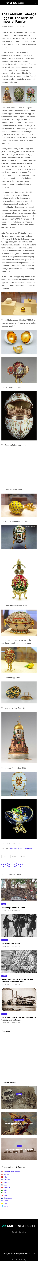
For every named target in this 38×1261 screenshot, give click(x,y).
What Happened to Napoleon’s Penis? (19, 1124)
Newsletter (23, 1254)
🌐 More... (4, 1206)
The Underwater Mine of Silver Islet (19, 1149)
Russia (23, 856)
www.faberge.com (16, 848)
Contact (16, 1254)
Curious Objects (19, 1120)
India (5, 1190)
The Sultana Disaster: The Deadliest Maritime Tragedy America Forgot (18, 1018)
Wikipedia (28, 848)
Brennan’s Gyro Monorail (19, 1098)
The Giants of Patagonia (10, 943)
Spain (6, 1203)
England (19, 1094)
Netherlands (8, 1198)
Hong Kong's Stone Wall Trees (13, 908)
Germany (7, 1187)
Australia (7, 1180)
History (14, 856)
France (5, 856)
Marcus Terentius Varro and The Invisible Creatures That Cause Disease (17, 980)
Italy (5, 1193)
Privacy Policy (7, 1254)
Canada (19, 1146)
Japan (6, 1195)
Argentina (5, 940)
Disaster (4, 1014)
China (3, 904)
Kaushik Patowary (8, 26)
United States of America (12, 1172)
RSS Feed (32, 1254)
